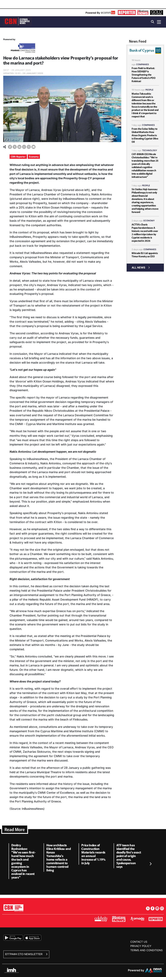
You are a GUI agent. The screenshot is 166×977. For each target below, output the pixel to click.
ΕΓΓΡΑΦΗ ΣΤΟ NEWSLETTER (24, 954)
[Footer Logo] (13, 908)
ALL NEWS (138, 267)
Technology (149, 150)
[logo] (17, 21)
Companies (142, 64)
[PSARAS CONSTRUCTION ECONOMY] (23, 48)
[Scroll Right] (150, 864)
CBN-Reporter (18, 156)
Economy (34, 156)
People (149, 89)
